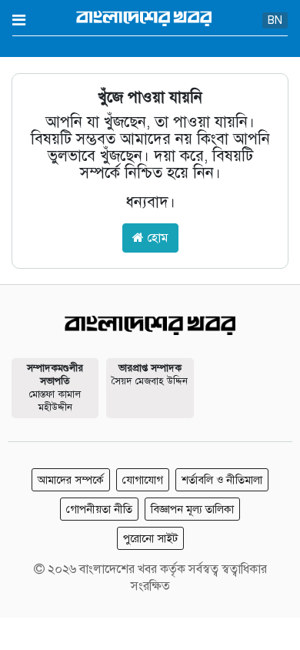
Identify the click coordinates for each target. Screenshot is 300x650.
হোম (156, 238)
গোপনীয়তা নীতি (99, 509)
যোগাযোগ (142, 480)
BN (275, 20)
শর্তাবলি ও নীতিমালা (222, 480)
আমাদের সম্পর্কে (71, 480)
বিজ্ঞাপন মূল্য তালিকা (192, 509)
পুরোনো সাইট (150, 538)
